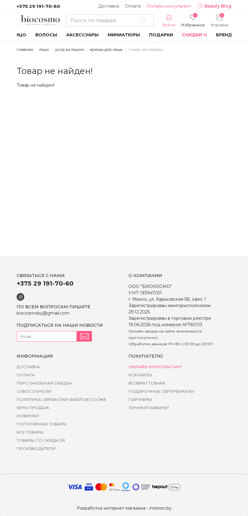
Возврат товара (147, 383)
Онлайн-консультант (169, 6)
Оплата (133, 6)
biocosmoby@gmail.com (43, 313)
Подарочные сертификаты (161, 391)
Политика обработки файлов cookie (61, 399)
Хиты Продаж (33, 407)
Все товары (30, 432)
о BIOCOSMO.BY (34, 391)
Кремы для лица (106, 49)
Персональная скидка (44, 383)
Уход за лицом (69, 49)
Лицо (44, 49)
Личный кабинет (149, 407)
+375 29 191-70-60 (38, 6)
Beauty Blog (217, 6)
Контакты (140, 374)
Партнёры (140, 399)
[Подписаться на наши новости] (84, 336)
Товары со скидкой (41, 440)
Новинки (28, 415)
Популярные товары (42, 424)
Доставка (108, 6)
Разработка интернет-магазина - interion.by (124, 508)
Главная (25, 49)
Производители (36, 448)
